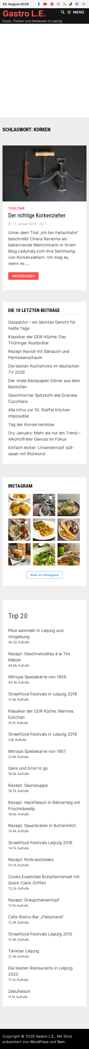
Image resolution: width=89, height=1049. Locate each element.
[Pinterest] (52, 3)
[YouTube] (45, 3)
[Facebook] (39, 3)
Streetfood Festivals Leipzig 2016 (40, 842)
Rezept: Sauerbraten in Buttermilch (42, 825)
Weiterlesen (24, 276)
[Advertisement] (44, 70)
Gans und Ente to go (28, 768)
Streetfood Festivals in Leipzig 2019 (42, 734)
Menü (78, 12)
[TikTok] (71, 3)
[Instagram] (59, 3)
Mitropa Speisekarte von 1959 (37, 676)
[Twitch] (77, 3)
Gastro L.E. (24, 13)
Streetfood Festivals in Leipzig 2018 (42, 694)
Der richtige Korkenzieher (36, 215)
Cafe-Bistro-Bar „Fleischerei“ (36, 916)
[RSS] (65, 3)
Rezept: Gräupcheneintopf (33, 900)
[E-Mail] (83, 3)
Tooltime (16, 208)
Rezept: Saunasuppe (28, 785)
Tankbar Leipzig (23, 951)
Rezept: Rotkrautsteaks (31, 859)
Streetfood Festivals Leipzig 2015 (40, 934)
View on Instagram (44, 575)
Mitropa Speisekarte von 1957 (37, 751)
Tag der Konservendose (31, 424)
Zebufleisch (19, 991)
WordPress (39, 1041)
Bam (61, 1041)
